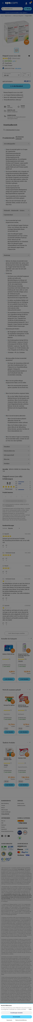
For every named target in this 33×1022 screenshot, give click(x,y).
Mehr (30, 1009)
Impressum (9, 1020)
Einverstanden (16, 1016)
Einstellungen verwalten (16, 1012)
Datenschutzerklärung (21, 1020)
